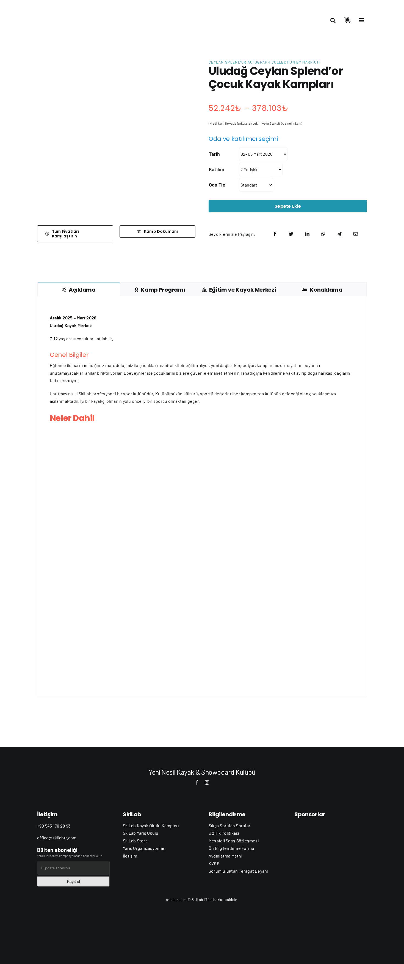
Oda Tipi (217, 185)
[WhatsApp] (323, 233)
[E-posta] (356, 233)
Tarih (214, 154)
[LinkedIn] (307, 233)
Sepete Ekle (288, 206)
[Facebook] (275, 233)
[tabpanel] (202, 496)
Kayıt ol (73, 881)
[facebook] (197, 782)
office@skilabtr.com (57, 837)
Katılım (216, 169)
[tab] (79, 289)
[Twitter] (291, 233)
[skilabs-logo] (64, 7)
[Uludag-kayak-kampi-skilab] (116, 139)
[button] (333, 20)
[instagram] (207, 782)
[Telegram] (339, 233)
